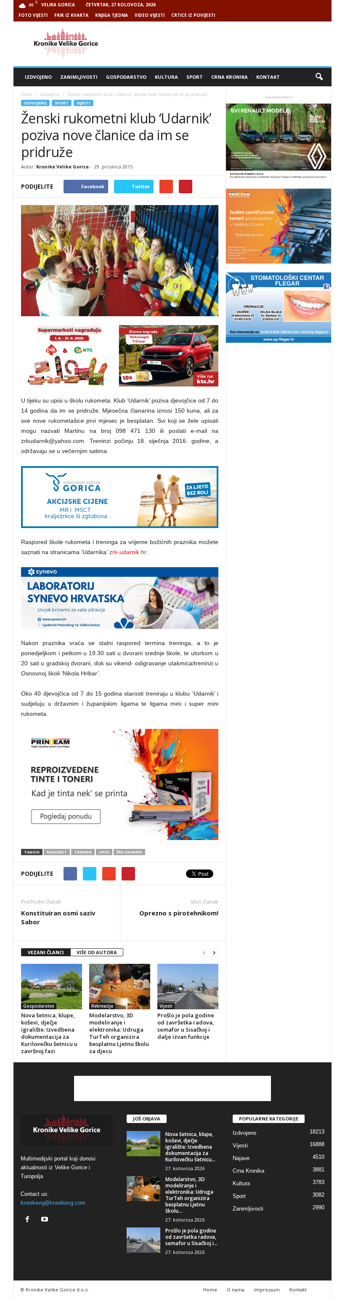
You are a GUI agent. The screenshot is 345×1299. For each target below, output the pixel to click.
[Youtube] (45, 1220)
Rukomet (57, 852)
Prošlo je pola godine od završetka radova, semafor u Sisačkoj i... (191, 1237)
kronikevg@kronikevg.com (53, 1203)
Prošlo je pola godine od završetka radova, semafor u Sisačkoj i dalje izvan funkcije (185, 1025)
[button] (319, 77)
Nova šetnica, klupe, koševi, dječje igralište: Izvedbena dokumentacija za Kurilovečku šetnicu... (190, 1147)
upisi (104, 852)
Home (26, 94)
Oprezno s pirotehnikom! (178, 913)
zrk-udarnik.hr (127, 552)
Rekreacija (102, 1006)
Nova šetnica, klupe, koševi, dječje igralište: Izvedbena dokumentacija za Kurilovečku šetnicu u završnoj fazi (49, 1033)
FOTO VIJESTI (33, 15)
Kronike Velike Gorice (62, 166)
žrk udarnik (129, 852)
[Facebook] (29, 1220)
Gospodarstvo (126, 77)
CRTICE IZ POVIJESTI (193, 15)
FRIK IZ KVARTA (71, 15)
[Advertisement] (224, 43)
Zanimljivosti (79, 77)
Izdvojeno (38, 77)
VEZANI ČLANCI (46, 952)
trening (83, 852)
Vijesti (83, 103)
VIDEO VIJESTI (150, 15)
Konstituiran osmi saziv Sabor (58, 917)
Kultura (166, 77)
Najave (241, 1158)
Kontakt (268, 77)
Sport (194, 77)
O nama (235, 1289)
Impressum (267, 1289)
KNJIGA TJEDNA (111, 15)
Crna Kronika (229, 77)
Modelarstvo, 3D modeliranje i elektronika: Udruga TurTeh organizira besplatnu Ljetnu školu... (189, 1195)
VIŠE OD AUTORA (97, 952)
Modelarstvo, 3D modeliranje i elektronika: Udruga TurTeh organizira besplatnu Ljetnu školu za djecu (119, 1033)
